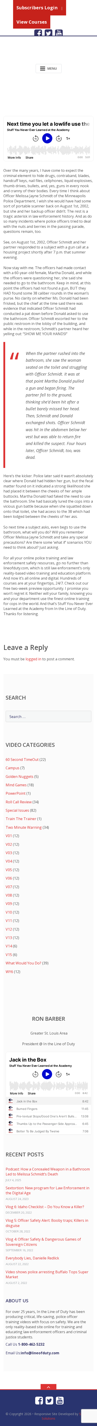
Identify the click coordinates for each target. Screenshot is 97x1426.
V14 (9, 946)
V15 (9, 954)
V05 (9, 869)
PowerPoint (15, 793)
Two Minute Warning (24, 827)
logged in (33, 658)
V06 (9, 878)
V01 (9, 835)
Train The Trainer (21, 818)
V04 (9, 861)
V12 (9, 929)
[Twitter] (48, 33)
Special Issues (17, 810)
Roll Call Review (19, 801)
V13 (9, 937)
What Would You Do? (23, 963)
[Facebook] (38, 33)
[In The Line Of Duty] (32, 53)
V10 (9, 912)
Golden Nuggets (19, 776)
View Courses (31, 22)
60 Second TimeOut (22, 759)
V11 (9, 920)
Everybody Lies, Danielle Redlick (32, 1258)
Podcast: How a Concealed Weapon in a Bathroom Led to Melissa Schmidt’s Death (48, 1172)
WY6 (9, 971)
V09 (9, 903)
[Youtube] (59, 33)
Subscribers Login (37, 8)
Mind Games (16, 784)
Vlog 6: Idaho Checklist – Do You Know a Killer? (45, 1206)
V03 (9, 852)
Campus (12, 767)
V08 (9, 895)
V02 (9, 844)
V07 (9, 886)
